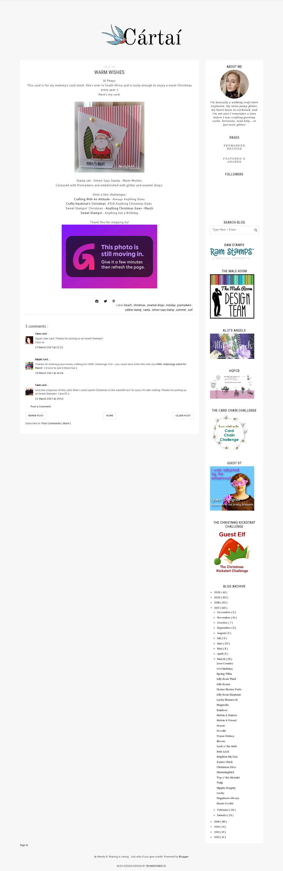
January (222, 815)
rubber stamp (133, 310)
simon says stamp (163, 310)
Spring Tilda (224, 673)
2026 (217, 592)
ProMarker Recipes (234, 147)
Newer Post (36, 415)
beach (128, 305)
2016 (217, 821)
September (224, 627)
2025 (217, 597)
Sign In (24, 845)
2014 (217, 826)
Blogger (183, 856)
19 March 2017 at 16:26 (49, 373)
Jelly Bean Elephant (229, 694)
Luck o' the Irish (227, 746)
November (224, 617)
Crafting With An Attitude (92, 199)
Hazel (39, 359)
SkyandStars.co (156, 865)
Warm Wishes (225, 736)
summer (181, 310)
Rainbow (222, 710)
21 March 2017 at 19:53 (49, 398)
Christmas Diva (226, 767)
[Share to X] (105, 301)
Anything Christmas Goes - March (129, 208)
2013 (217, 832)
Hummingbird (225, 772)
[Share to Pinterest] (113, 301)
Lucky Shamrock (227, 699)
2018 (217, 602)
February (223, 809)
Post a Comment (41, 406)
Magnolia (223, 704)
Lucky (220, 793)
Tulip (220, 782)
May (220, 648)
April (220, 653)
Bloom (221, 741)
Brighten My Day (227, 756)
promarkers (184, 305)
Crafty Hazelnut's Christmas (86, 204)
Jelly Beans (223, 684)
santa (147, 310)
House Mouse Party (229, 689)
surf (190, 310)
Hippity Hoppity (226, 787)
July (219, 638)
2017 (217, 607)
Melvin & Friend (226, 720)
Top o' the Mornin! (228, 777)
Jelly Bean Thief (226, 678)
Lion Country (225, 663)
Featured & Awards (234, 160)
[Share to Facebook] (97, 301)
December (224, 612)
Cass (38, 333)
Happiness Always (228, 798)
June (220, 643)
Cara (38, 385)
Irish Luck (223, 751)
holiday (171, 305)
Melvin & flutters (227, 715)
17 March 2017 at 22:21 (49, 347)
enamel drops (156, 305)
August (222, 633)
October (222, 622)
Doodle (221, 730)
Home (109, 415)
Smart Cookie (225, 803)
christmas (140, 305)
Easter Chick (225, 762)
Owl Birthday (225, 668)
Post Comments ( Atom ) (56, 423)
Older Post (183, 415)
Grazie (221, 725)
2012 (217, 837)
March (221, 659)
